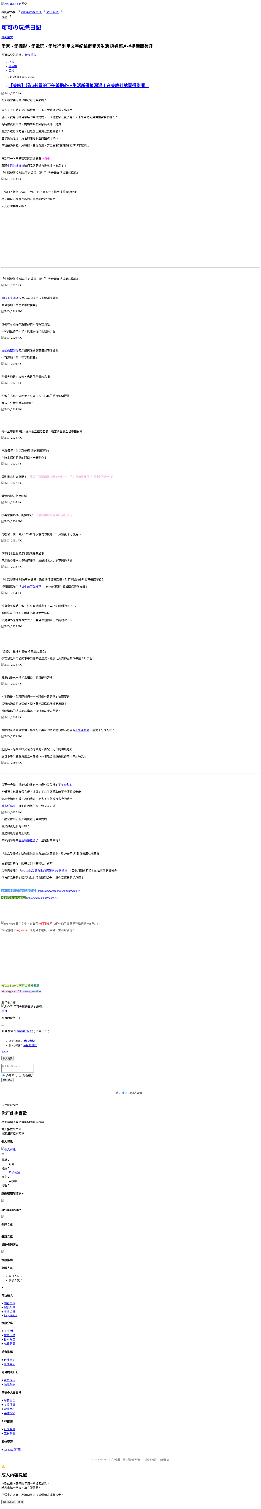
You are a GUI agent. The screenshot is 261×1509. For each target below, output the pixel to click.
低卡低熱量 (8, 806)
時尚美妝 (30, 54)
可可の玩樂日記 (21, 27)
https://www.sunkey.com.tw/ (42, 897)
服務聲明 (164, 1459)
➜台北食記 (30, 1045)
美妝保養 (9, 1404)
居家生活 (9, 1400)
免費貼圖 (9, 1343)
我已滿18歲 (9, 1502)
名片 (11, 70)
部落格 (13, 66)
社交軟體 (9, 1429)
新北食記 (9, 1364)
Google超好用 (12, 1449)
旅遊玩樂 (9, 1335)
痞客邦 (21, 1031)
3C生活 (8, 1331)
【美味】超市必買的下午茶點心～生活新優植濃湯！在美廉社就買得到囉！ (79, 85)
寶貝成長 (9, 1380)
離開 (20, 1502)
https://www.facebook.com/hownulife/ (58, 890)
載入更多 (7, 1058)
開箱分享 (9, 1303)
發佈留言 (7, 1080)
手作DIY (9, 1413)
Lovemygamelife (30, 991)
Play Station (10, 1315)
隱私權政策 (150, 1459)
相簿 (11, 61)
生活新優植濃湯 (28, 840)
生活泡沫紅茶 (15, 165)
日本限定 (9, 1339)
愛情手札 (9, 1409)
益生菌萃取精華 (31, 586)
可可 (4, 1010)
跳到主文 (7, 37)
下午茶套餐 (82, 730)
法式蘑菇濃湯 (9, 350)
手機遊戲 (9, 1311)
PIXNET (104, 1459)
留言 (29, 1031)
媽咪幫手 (9, 1384)
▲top (4, 1051)
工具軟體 (9, 1433)
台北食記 (9, 1359)
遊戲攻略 (9, 1307)
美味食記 (29, 1041)
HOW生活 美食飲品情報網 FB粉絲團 (44, 870)
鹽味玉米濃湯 (9, 298)
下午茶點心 (65, 784)
